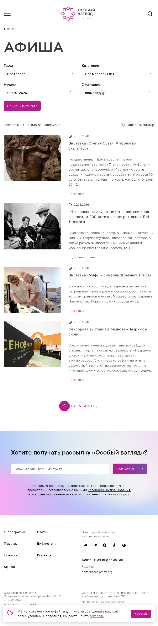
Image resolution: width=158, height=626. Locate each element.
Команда (44, 555)
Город (8, 65)
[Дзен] (104, 545)
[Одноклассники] (114, 545)
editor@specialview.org (97, 572)
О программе (15, 532)
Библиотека (46, 543)
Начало (10, 84)
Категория (90, 65)
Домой (11, 28)
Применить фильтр (22, 106)
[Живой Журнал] (124, 545)
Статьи (43, 532)
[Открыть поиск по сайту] (150, 13)
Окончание (91, 84)
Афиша (9, 567)
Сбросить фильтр (140, 125)
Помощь (10, 543)
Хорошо (140, 613)
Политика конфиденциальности (104, 602)
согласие (97, 616)
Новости (11, 555)
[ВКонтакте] (85, 545)
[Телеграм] (95, 545)
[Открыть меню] (7, 14)
